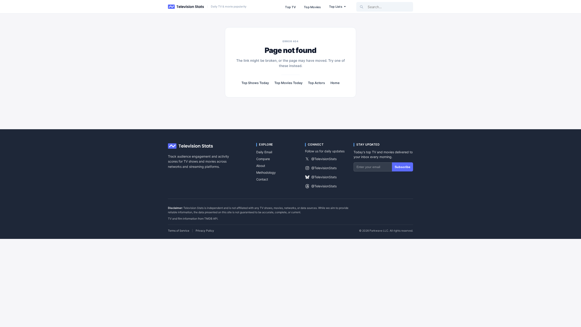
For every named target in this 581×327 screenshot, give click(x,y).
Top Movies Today (288, 82)
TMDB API (210, 218)
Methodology (266, 172)
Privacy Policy (205, 230)
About (260, 166)
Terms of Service (178, 230)
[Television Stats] (186, 6)
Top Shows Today (255, 82)
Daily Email (264, 152)
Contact (262, 179)
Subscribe (402, 167)
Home (335, 82)
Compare (263, 159)
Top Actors (316, 82)
